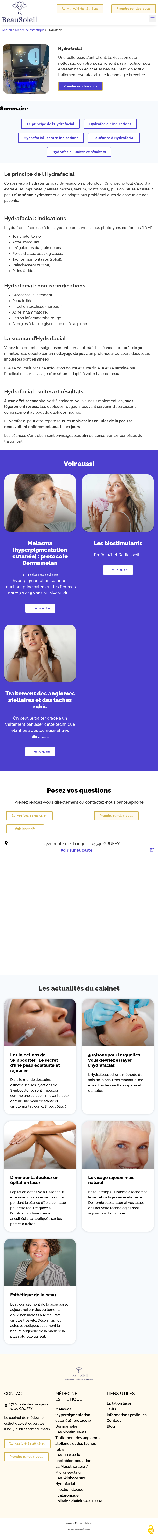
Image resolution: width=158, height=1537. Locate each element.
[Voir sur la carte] (152, 849)
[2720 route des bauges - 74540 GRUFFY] (6, 843)
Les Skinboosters (70, 1478)
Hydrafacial (65, 1484)
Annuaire (70, 1523)
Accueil (7, 30)
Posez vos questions (79, 790)
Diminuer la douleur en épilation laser (34, 1180)
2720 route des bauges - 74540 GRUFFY (81, 843)
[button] (152, 18)
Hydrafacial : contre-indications (51, 137)
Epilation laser (119, 1403)
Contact (114, 1420)
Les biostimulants (118, 543)
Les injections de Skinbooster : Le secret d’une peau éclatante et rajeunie (35, 1062)
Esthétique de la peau (33, 1294)
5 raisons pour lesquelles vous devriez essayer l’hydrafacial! (114, 1060)
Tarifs (111, 1409)
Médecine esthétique (29, 30)
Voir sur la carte (76, 850)
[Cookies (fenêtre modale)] (151, 1530)
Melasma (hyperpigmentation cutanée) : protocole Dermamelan (40, 553)
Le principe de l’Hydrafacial (50, 123)
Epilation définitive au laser (78, 1501)
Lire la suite (40, 608)
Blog (111, 1426)
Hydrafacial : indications (110, 123)
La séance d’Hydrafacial (113, 137)
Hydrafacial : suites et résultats (79, 151)
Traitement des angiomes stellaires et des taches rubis (40, 700)
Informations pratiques (127, 1415)
